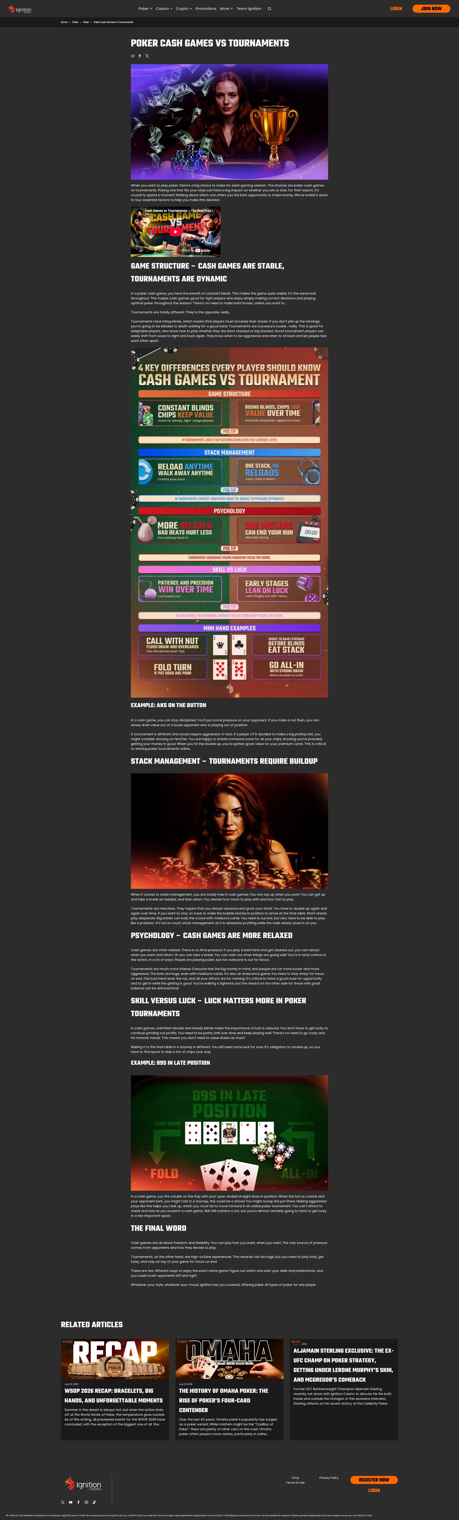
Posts (75, 22)
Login (396, 9)
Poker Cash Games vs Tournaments (113, 22)
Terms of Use (295, 1483)
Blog (296, 1341)
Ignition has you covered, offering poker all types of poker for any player (258, 1284)
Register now (374, 1480)
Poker (86, 22)
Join (426, 9)
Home (64, 22)
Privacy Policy (329, 1478)
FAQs (295, 1478)
